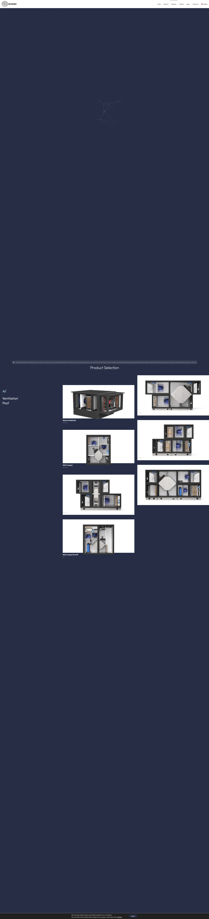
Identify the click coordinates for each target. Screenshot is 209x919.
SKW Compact (67, 465)
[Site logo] (9, 4)
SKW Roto (66, 510)
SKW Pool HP (141, 500)
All (4, 391)
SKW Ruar (140, 455)
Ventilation (10, 398)
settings (119, 917)
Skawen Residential (69, 420)
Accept (133, 916)
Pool (5, 402)
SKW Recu (140, 410)
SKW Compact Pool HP (70, 554)
